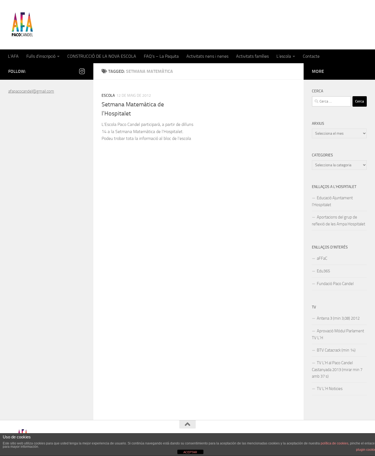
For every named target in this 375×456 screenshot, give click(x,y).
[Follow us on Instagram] (82, 71)
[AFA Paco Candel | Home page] (22, 24)
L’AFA (13, 56)
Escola (108, 95)
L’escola (283, 56)
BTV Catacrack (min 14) (336, 350)
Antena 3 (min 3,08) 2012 (338, 318)
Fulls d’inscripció (40, 56)
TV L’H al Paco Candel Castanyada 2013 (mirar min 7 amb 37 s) (337, 369)
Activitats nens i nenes (207, 56)
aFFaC (322, 258)
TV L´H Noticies (330, 388)
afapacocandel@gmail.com (31, 91)
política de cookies (334, 443)
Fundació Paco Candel (335, 283)
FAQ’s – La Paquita (161, 56)
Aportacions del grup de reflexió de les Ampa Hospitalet (338, 220)
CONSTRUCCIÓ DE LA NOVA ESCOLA (101, 56)
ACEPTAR (190, 452)
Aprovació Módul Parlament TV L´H (338, 334)
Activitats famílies (252, 56)
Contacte (311, 56)
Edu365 (323, 271)
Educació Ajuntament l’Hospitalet (332, 201)
